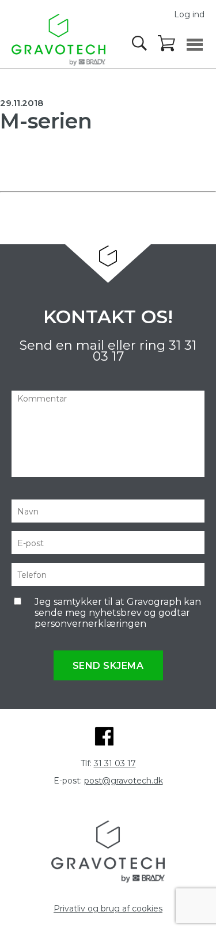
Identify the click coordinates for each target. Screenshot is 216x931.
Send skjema (108, 665)
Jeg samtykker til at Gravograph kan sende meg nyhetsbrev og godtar (118, 612)
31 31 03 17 (115, 763)
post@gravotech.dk (123, 780)
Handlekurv (167, 43)
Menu (194, 44)
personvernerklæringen (90, 623)
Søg (140, 43)
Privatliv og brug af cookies (108, 908)
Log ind (189, 14)
